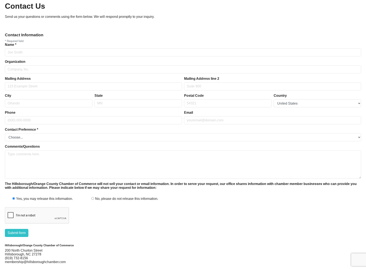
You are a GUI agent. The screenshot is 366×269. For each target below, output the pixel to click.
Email (188, 112)
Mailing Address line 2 (201, 78)
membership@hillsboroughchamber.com (35, 262)
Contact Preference (21, 129)
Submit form (17, 233)
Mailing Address (18, 78)
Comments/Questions (22, 146)
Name (10, 44)
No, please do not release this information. (126, 198)
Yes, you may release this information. (44, 198)
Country (280, 95)
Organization (15, 61)
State (98, 95)
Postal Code (194, 95)
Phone (10, 112)
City (8, 95)
